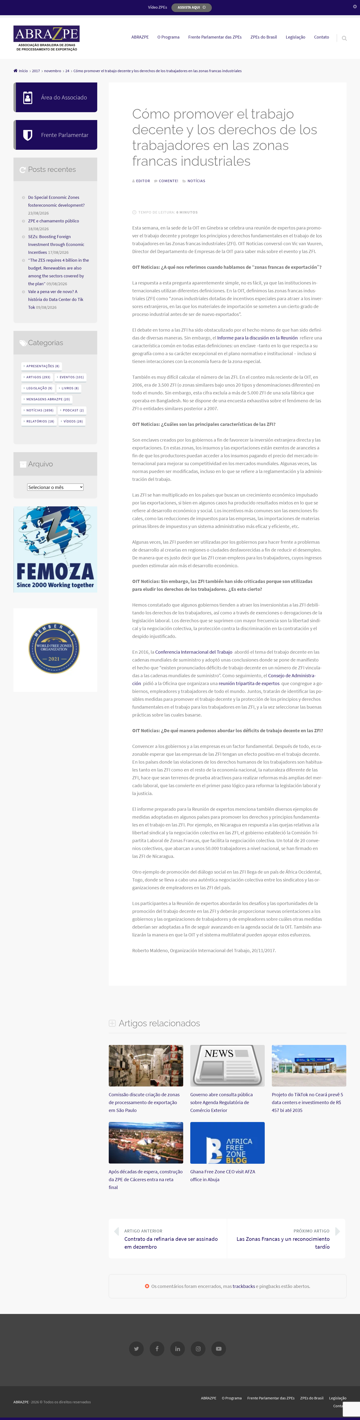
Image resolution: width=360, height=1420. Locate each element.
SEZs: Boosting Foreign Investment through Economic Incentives (56, 244)
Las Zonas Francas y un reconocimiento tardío (283, 1239)
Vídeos (73, 421)
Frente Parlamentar (64, 135)
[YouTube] (218, 1348)
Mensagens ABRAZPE (48, 399)
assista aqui (189, 7)
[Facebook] (157, 1348)
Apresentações (43, 366)
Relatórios (40, 421)
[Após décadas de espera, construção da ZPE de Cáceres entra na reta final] (146, 1162)
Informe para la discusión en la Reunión (258, 338)
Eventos (72, 377)
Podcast (73, 410)
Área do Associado (64, 97)
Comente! (169, 180)
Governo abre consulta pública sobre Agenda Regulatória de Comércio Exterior (221, 1102)
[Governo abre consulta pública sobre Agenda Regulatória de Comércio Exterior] (227, 1085)
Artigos (38, 377)
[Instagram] (198, 1348)
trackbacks (244, 1286)
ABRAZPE (140, 37)
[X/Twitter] (136, 1348)
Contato (321, 37)
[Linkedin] (177, 1348)
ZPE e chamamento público (53, 221)
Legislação (295, 37)
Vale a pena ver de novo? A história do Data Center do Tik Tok (55, 299)
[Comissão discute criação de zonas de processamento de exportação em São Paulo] (146, 1085)
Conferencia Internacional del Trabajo (194, 652)
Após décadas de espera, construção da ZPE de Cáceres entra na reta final (146, 1179)
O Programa (168, 37)
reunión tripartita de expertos (249, 683)
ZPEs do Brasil (264, 37)
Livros (70, 388)
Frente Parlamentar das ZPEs (215, 37)
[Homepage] (46, 38)
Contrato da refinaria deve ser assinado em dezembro (171, 1239)
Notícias (196, 180)
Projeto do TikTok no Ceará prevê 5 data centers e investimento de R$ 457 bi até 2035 (307, 1102)
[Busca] (340, 32)
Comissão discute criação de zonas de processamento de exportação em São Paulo (144, 1102)
